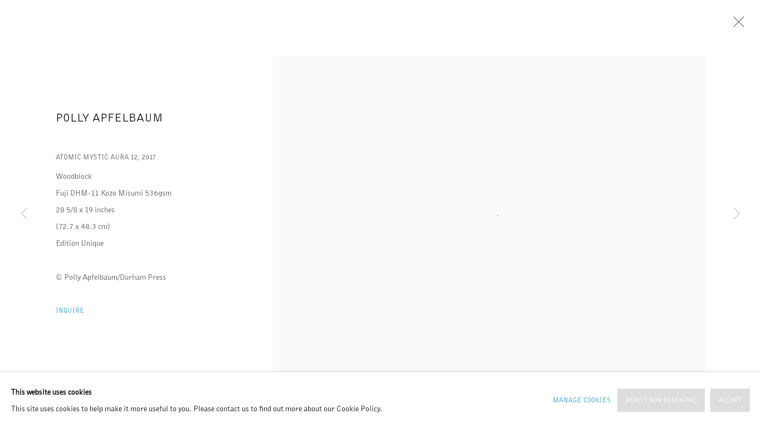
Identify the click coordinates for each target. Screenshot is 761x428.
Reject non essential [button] (661, 400)
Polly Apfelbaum (109, 117)
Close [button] (736, 25)
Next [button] (737, 214)
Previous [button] (24, 214)
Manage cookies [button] (582, 400)
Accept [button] (730, 400)
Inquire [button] (70, 310)
